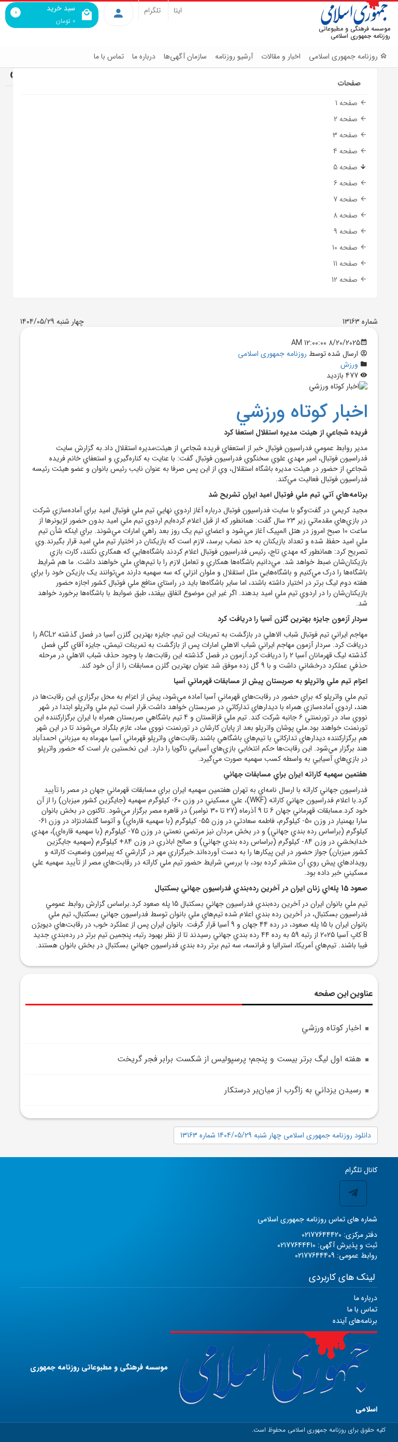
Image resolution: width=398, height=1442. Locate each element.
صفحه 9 (347, 231)
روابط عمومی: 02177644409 (336, 1255)
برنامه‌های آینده (355, 1320)
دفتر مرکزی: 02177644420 (339, 1235)
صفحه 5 (346, 167)
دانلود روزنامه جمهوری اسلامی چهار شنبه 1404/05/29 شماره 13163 (275, 1135)
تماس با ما (109, 56)
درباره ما (143, 56)
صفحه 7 (346, 199)
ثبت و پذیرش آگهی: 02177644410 (327, 1245)
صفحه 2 (347, 119)
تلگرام (152, 10)
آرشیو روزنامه (234, 56)
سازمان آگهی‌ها (185, 56)
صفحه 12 (346, 279)
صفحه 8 (346, 215)
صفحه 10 (346, 247)
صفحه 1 (347, 103)
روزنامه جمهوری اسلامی (272, 353)
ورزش (349, 364)
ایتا (178, 10)
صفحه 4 (346, 151)
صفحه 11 (346, 263)
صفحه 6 (347, 183)
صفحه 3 (346, 135)
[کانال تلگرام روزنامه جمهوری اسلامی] (353, 1193)
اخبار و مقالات (281, 56)
